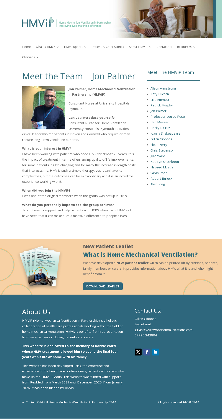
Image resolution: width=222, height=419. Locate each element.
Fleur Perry (158, 144)
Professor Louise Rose (167, 116)
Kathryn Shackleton (164, 161)
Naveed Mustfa (161, 167)
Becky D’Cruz (160, 128)
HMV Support (73, 47)
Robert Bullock (161, 178)
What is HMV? (45, 47)
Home (26, 47)
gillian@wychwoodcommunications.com (164, 330)
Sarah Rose (158, 173)
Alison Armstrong (163, 88)
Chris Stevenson (162, 150)
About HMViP (138, 47)
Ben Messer (159, 122)
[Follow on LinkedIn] (155, 352)
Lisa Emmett (159, 99)
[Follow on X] (138, 352)
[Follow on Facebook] (146, 352)
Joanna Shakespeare (165, 133)
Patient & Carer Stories (108, 47)
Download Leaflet (102, 286)
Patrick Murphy (161, 105)
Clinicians (28, 57)
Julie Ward (157, 156)
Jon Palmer (158, 111)
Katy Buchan (159, 94)
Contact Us (164, 47)
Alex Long (157, 184)
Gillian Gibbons (161, 139)
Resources (184, 47)
